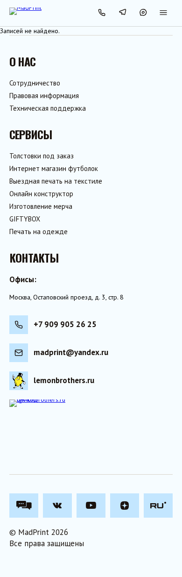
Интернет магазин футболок (53, 168)
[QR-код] (37, 427)
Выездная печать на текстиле (55, 181)
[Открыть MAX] (142, 13)
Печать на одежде (38, 231)
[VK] (57, 505)
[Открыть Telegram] (122, 13)
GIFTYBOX (24, 218)
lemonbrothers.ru (64, 380)
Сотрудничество (34, 82)
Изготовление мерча (40, 206)
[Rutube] (158, 505)
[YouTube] (91, 505)
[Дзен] (124, 505)
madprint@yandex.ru (71, 352)
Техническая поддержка (47, 108)
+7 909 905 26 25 (65, 324)
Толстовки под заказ (41, 155)
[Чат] (23, 505)
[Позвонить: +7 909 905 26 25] (101, 13)
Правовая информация (44, 95)
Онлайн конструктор (41, 193)
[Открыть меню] (163, 13)
